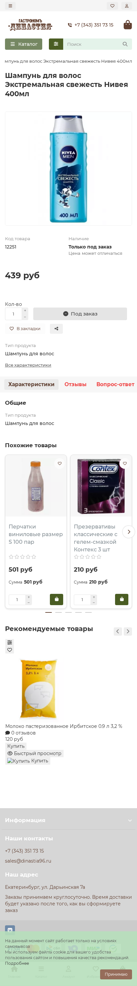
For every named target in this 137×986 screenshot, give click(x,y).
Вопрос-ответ (115, 384)
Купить (16, 746)
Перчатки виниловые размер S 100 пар (36, 534)
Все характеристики (28, 365)
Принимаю (116, 974)
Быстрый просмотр (37, 753)
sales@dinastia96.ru (28, 861)
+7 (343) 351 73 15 (93, 25)
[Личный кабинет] (126, 6)
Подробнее (17, 963)
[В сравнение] (9, 642)
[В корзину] (56, 599)
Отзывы (75, 384)
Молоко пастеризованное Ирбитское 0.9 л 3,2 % (63, 726)
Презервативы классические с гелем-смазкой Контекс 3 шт (95, 538)
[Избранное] (112, 6)
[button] (8, 531)
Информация (25, 820)
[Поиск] (125, 44)
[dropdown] (10, 6)
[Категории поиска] (56, 44)
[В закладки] (59, 463)
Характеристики (31, 384)
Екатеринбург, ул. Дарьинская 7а (45, 887)
